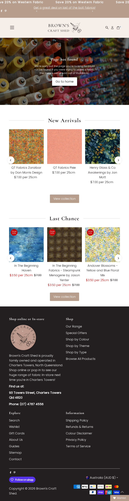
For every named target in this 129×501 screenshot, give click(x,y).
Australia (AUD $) (103, 477)
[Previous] (36, 11)
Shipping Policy (77, 420)
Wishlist (14, 427)
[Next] (92, 11)
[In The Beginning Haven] (26, 244)
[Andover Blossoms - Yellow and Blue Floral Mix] (102, 244)
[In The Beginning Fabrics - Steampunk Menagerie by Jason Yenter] (64, 244)
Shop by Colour (77, 339)
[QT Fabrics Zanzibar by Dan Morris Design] (26, 146)
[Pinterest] (5, 11)
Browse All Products (80, 359)
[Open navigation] (12, 27)
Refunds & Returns (79, 427)
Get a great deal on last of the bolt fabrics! (65, 8)
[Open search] (107, 27)
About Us (16, 440)
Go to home (65, 81)
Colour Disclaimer (79, 433)
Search (14, 420)
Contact (15, 459)
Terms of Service (78, 446)
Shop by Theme (77, 346)
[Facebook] (1, 11)
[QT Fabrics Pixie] (64, 146)
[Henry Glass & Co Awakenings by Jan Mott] (102, 146)
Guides (14, 446)
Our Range (74, 326)
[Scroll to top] (122, 491)
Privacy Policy (76, 440)
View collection (64, 199)
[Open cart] (118, 27)
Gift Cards (17, 433)
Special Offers (76, 333)
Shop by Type (76, 352)
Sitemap (15, 452)
